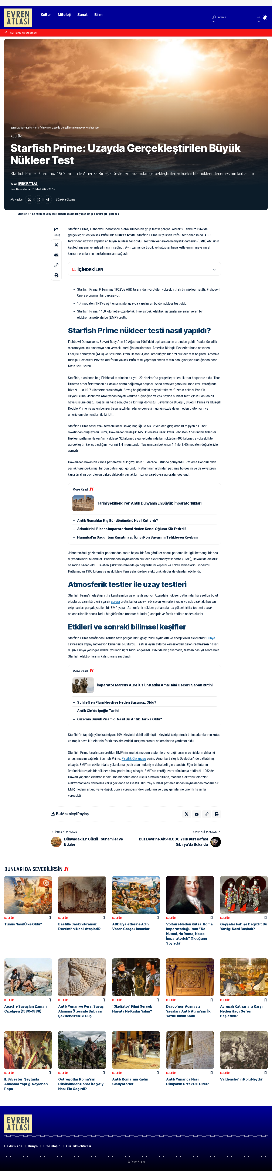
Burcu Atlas (28, 183)
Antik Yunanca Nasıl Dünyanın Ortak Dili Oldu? (187, 1081)
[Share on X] (29, 199)
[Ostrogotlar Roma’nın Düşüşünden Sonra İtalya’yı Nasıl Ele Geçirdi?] (82, 1050)
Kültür (16, 136)
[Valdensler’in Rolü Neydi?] (244, 1050)
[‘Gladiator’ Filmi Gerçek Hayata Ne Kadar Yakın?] (136, 977)
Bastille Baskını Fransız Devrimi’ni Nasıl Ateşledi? (79, 926)
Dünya (210, 638)
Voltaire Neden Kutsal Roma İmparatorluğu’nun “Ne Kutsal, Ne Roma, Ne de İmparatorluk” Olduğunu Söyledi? (189, 933)
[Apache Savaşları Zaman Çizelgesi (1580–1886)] (28, 977)
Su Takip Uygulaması (23, 32)
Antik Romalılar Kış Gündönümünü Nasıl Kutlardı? (117, 520)
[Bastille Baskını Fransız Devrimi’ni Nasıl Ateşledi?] (82, 895)
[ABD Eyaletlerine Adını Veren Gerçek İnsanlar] (136, 895)
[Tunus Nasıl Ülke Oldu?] (28, 895)
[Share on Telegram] (47, 199)
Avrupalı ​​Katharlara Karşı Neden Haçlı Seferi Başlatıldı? (241, 1011)
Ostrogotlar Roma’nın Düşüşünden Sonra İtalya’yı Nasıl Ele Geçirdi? (81, 1084)
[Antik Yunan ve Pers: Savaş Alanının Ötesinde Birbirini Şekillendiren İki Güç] (82, 977)
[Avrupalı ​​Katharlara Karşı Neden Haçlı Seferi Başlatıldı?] (244, 977)
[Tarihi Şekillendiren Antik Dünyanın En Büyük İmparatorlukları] (83, 503)
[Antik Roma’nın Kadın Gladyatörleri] (136, 1050)
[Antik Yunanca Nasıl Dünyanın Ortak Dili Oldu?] (190, 1050)
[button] (56, 265)
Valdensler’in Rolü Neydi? (241, 1079)
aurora (115, 601)
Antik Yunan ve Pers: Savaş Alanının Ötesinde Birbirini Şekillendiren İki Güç (81, 1011)
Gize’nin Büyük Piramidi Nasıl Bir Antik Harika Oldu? (119, 719)
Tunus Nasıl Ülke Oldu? (23, 924)
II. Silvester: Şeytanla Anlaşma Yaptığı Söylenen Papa (26, 1084)
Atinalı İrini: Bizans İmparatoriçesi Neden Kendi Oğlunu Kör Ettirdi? (131, 529)
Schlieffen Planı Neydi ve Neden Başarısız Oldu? (116, 702)
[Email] (56, 255)
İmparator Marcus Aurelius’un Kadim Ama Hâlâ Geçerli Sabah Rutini (154, 685)
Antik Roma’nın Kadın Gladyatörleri (130, 1081)
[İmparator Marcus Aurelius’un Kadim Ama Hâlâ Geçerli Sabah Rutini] (83, 685)
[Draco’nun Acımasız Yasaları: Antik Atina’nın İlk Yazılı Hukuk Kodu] (190, 977)
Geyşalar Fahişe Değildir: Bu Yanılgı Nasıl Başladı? (243, 926)
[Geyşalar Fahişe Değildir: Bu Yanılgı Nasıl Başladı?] (244, 895)
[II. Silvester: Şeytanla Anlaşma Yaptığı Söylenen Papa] (28, 1050)
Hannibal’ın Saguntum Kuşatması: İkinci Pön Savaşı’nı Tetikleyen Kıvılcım (137, 537)
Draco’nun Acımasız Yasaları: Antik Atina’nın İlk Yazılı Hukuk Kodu (188, 1011)
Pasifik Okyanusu (134, 758)
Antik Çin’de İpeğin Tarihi (98, 711)
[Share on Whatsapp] (38, 199)
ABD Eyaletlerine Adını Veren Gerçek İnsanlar (131, 926)
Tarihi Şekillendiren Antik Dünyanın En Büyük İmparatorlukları (149, 503)
